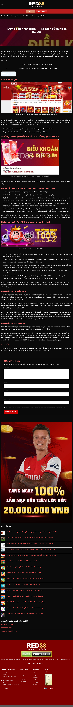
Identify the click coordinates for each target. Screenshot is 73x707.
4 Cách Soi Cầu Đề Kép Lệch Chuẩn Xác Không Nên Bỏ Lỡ (25, 596)
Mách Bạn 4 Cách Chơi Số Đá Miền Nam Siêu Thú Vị (23, 584)
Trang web (7, 399)
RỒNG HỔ (35, 677)
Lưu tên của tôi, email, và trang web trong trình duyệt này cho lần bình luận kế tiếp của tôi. (35, 407)
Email (6, 391)
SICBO (34, 675)
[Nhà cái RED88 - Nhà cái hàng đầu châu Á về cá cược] (36, 4)
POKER (35, 684)
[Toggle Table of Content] (12, 73)
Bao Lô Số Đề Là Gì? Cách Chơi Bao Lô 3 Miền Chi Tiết (24, 561)
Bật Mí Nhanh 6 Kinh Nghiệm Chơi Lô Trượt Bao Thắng (24, 573)
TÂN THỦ (23, 673)
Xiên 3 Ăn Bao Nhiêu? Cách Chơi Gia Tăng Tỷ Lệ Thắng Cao (26, 602)
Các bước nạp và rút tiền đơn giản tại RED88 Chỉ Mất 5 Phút (37, 68)
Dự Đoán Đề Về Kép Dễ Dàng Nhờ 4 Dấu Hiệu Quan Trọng (25, 608)
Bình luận (7, 367)
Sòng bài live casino (7, 624)
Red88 (3, 16)
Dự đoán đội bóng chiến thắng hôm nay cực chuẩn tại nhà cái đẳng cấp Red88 (32, 532)
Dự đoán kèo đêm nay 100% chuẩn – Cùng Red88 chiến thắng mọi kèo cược (31, 555)
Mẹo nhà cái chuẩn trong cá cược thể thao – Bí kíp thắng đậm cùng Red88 (31, 549)
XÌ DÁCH (35, 680)
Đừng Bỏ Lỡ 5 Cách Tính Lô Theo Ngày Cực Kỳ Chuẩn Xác (25, 578)
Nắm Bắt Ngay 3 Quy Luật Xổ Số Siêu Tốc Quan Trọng (24, 567)
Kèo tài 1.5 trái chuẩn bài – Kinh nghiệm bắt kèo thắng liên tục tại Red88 (30, 537)
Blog (8, 16)
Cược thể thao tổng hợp (9, 631)
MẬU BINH (35, 673)
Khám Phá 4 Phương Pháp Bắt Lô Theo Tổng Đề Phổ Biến (25, 614)
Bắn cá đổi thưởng (7, 627)
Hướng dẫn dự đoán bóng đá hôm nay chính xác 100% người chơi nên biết (30, 543)
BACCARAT (36, 682)
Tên (5, 382)
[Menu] (2, 4)
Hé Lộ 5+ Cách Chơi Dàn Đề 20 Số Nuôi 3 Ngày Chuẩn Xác (25, 590)
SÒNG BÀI (23, 681)
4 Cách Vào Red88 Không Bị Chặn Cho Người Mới (37, 64)
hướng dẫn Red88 (18, 56)
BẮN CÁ (23, 679)
